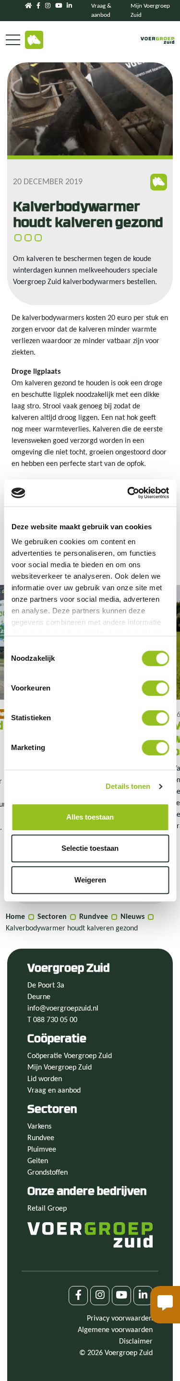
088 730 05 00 (55, 1020)
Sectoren (52, 917)
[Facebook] (38, 6)
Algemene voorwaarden (115, 1330)
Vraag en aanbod (54, 1091)
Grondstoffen (47, 1173)
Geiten (37, 1161)
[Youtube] (58, 6)
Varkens (39, 1127)
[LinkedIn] (69, 6)
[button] (165, 1304)
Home (15, 917)
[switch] (155, 688)
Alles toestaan (90, 817)
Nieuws (132, 917)
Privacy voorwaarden (120, 1318)
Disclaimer (136, 1341)
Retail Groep (47, 1209)
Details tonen (128, 786)
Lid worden (44, 1079)
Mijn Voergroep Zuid (59, 1067)
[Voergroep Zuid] (157, 40)
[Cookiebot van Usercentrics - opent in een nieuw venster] (128, 493)
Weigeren (90, 880)
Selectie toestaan (90, 848)
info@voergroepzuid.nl (62, 1008)
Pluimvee (41, 1150)
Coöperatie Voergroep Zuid (69, 1056)
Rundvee (93, 917)
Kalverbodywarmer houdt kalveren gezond (72, 928)
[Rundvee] (34, 40)
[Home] (28, 6)
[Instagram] (47, 6)
